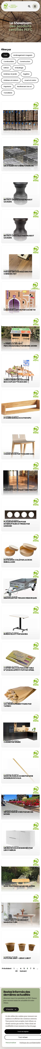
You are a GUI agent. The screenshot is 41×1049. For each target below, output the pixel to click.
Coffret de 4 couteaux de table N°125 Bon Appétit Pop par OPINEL (19, 669)
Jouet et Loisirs (30, 80)
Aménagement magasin (22, 55)
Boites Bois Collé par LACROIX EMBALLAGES (18, 560)
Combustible (9, 61)
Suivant (23, 971)
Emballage (19, 68)
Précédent (6, 968)
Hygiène (26, 74)
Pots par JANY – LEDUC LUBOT (17, 958)
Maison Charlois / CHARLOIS (17, 129)
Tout (5, 55)
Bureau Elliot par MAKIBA (16, 634)
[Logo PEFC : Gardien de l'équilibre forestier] (10, 6)
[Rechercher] (29, 6)
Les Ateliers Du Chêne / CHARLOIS (19, 165)
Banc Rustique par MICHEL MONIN (19, 886)
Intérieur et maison (11, 80)
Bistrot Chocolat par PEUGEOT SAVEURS (19, 236)
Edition (6, 68)
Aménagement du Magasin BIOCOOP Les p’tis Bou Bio (16, 380)
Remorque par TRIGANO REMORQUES (20, 598)
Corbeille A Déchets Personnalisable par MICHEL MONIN (20, 344)
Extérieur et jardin (10, 74)
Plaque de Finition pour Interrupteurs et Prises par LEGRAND (17, 523)
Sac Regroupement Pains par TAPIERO (17, 705)
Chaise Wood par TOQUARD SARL (19, 454)
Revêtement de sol (24, 86)
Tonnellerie (8, 93)
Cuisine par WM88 (12, 742)
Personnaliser (11, 1043)
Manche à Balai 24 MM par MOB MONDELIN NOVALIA (18, 777)
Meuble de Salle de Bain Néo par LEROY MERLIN (18, 849)
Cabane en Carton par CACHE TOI (19, 309)
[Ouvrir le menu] (35, 6)
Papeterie (7, 86)
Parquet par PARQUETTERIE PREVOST (20, 490)
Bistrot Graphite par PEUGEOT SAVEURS (18, 200)
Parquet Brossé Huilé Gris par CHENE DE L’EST (18, 272)
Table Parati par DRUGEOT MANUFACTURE (16, 921)
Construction (25, 61)
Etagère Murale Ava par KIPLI (17, 418)
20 (16, 971)
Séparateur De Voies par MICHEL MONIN (18, 813)
